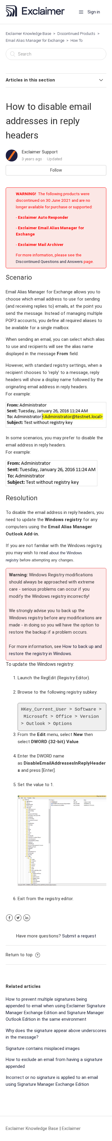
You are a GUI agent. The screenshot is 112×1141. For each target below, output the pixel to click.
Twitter (18, 918)
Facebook (9, 918)
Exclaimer (71, 1128)
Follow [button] (56, 170)
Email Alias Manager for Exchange (35, 40)
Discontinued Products (76, 33)
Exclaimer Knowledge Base (28, 33)
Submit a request (79, 936)
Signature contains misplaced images (43, 1048)
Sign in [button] (94, 12)
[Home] (37, 15)
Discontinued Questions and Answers (50, 261)
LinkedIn (26, 918)
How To (76, 40)
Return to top (20, 954)
